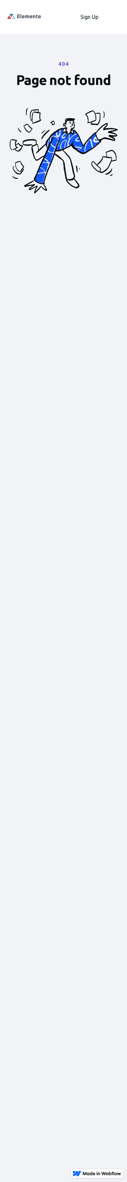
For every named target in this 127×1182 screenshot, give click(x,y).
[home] (26, 17)
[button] (114, 17)
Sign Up (89, 17)
